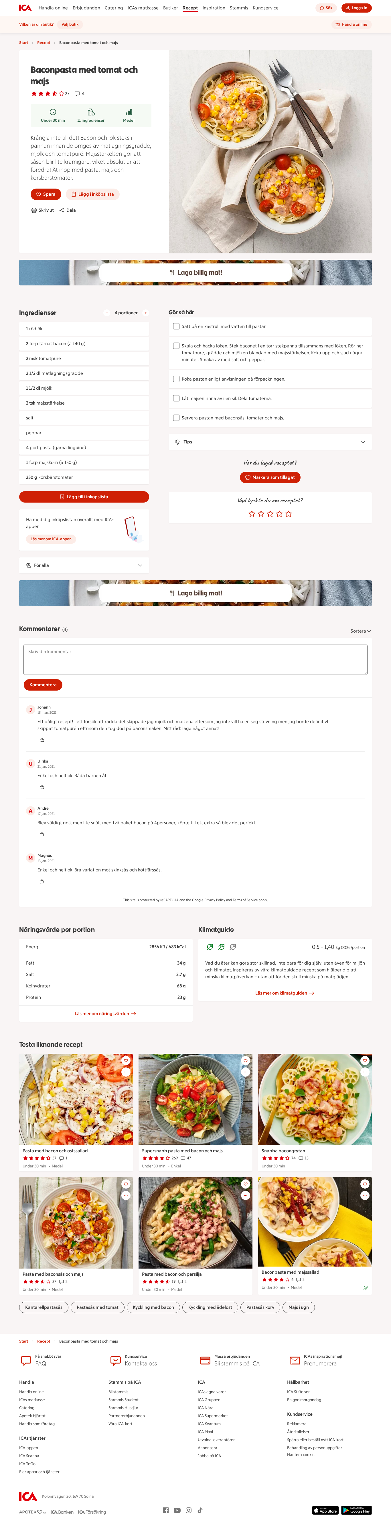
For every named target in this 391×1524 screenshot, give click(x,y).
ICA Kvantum (209, 1423)
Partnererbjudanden (126, 1415)
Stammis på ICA (124, 1382)
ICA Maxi (205, 1431)
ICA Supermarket (213, 1415)
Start (23, 42)
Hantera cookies (301, 1454)
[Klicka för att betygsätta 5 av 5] (288, 514)
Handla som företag (37, 1423)
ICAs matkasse (143, 8)
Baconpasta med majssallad (290, 1272)
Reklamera (297, 1423)
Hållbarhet (298, 1382)
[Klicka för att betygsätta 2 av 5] (261, 514)
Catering (114, 8)
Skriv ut (46, 210)
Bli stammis (118, 1391)
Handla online (53, 8)
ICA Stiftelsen (299, 1391)
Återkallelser (298, 1431)
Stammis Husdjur (123, 1407)
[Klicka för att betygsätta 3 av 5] (270, 514)
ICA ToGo (27, 1463)
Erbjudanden (86, 8)
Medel (129, 120)
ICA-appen (28, 1447)
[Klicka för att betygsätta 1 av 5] (251, 514)
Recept (190, 8)
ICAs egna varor (212, 1391)
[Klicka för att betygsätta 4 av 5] (279, 514)
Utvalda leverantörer (216, 1439)
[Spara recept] (126, 1060)
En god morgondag (304, 1399)
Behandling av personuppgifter (314, 1447)
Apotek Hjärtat (32, 1415)
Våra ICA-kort (120, 1423)
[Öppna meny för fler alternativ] (126, 1072)
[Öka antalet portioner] (145, 312)
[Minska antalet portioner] (106, 312)
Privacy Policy (214, 900)
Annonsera (207, 1447)
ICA (201, 1382)
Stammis (239, 8)
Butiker (170, 8)
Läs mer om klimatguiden (281, 993)
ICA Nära (206, 1407)
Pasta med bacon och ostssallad (55, 1150)
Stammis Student (123, 1399)
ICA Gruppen (209, 1399)
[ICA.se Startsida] (25, 8)
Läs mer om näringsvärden (102, 1013)
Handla (26, 1382)
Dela (71, 210)
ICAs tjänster (32, 1438)
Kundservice (266, 8)
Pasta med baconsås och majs (53, 1274)
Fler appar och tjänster (39, 1471)
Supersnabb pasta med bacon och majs (182, 1150)
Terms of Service (245, 900)
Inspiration (214, 8)
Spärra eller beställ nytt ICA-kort (315, 1439)
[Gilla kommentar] (42, 740)
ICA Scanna (29, 1455)
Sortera (358, 631)
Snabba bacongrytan (283, 1150)
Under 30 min (53, 120)
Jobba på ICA (209, 1455)
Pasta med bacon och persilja (172, 1274)
